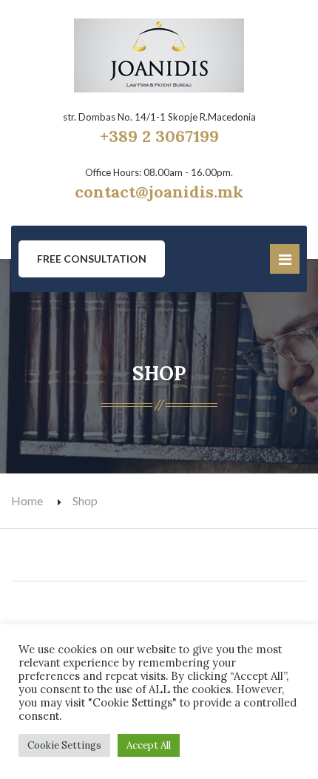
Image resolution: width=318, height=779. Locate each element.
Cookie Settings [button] (64, 745)
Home (27, 500)
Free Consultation (91, 258)
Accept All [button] (148, 745)
